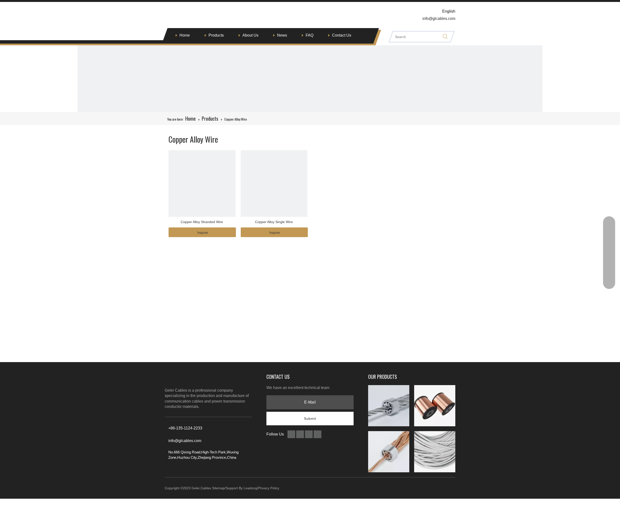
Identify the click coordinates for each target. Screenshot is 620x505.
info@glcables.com (184, 441)
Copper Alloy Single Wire (274, 222)
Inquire (202, 232)
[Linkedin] (300, 434)
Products (216, 35)
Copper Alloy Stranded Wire (202, 222)
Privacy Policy (268, 488)
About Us (250, 35)
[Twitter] (309, 434)
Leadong (250, 488)
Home (184, 35)
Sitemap (218, 488)
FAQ (309, 35)
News (282, 35)
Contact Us (341, 35)
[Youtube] (317, 434)
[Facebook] (291, 434)
